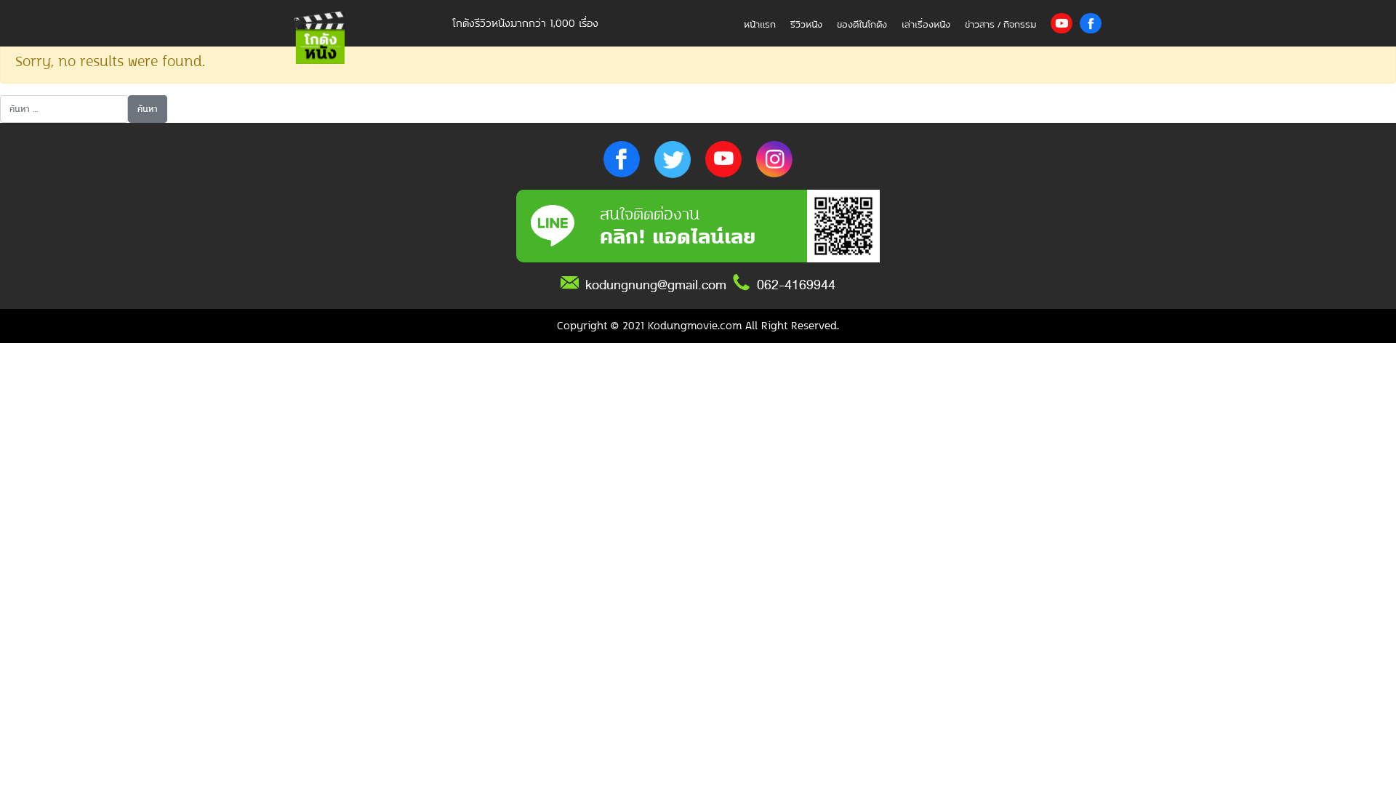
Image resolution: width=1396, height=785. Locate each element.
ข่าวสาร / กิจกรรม (1000, 24)
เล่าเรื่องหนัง (926, 24)
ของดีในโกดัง (862, 24)
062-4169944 (796, 285)
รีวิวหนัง (806, 24)
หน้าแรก (760, 24)
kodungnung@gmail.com (655, 285)
